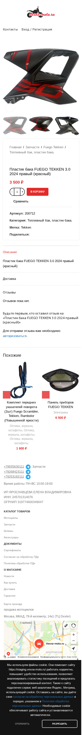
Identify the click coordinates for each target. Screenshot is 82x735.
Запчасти (32, 147)
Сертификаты (12, 550)
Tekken (26, 227)
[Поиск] (77, 29)
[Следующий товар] (21, 161)
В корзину (38, 191)
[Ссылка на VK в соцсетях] (41, 234)
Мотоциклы (11, 517)
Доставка (9, 589)
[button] (6, 76)
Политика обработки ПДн (19, 563)
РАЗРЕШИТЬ (59, 724)
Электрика (60, 412)
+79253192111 (14, 476)
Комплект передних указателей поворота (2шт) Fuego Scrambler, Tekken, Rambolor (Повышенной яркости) (21, 411)
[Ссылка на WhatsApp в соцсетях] (36, 234)
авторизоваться (15, 336)
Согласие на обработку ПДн (21, 556)
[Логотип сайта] (41, 11)
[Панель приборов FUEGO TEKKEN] (60, 380)
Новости (9, 576)
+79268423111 (14, 471)
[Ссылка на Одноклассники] (32, 234)
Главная (16, 147)
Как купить (10, 582)
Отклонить (22, 724)
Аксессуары (11, 537)
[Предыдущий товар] (12, 161)
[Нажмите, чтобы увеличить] (10, 107)
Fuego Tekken (53, 147)
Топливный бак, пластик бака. (32, 152)
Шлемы (8, 530)
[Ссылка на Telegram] (45, 234)
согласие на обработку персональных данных (43, 696)
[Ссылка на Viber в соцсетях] (50, 234)
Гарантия (9, 595)
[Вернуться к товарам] (16, 161)
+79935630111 (14, 466)
